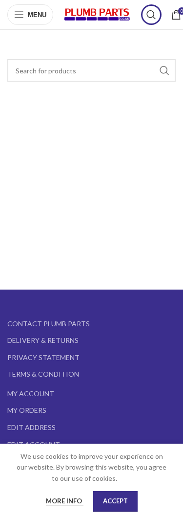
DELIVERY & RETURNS (43, 340)
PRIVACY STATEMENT (43, 357)
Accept (115, 501)
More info (64, 501)
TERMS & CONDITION (43, 374)
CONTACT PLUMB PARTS (48, 323)
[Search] (151, 14)
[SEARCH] (164, 70)
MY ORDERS (26, 410)
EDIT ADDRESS (31, 427)
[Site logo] (97, 14)
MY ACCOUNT (30, 393)
